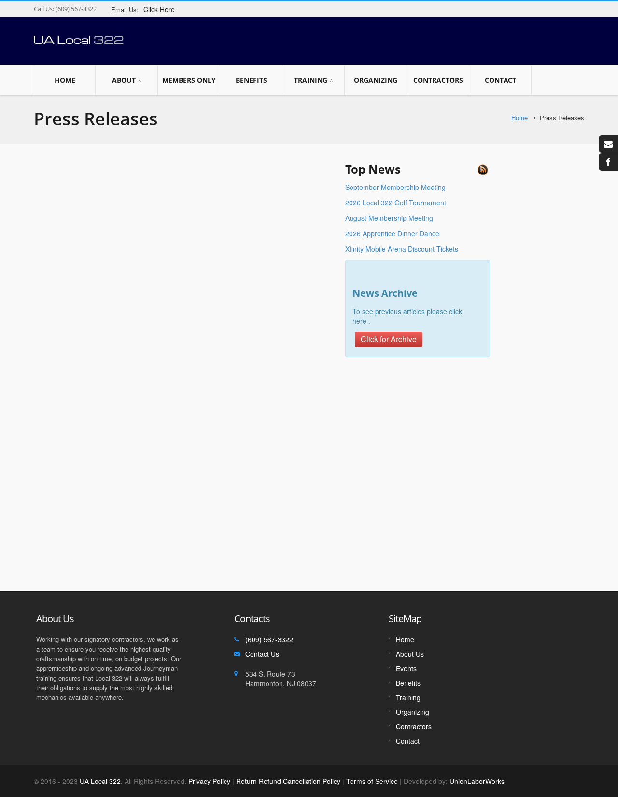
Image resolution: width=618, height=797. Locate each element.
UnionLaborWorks (476, 781)
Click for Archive (389, 339)
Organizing (375, 80)
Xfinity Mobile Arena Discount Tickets (401, 249)
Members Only (189, 80)
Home (65, 80)
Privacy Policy (209, 781)
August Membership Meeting (389, 218)
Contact (500, 80)
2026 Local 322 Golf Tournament (395, 202)
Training (310, 80)
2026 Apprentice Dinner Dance (392, 233)
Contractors (438, 80)
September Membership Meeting (395, 187)
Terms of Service (372, 781)
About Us (410, 654)
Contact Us (262, 654)
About (124, 80)
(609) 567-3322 (75, 8)
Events (406, 668)
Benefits (251, 80)
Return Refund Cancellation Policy (288, 781)
